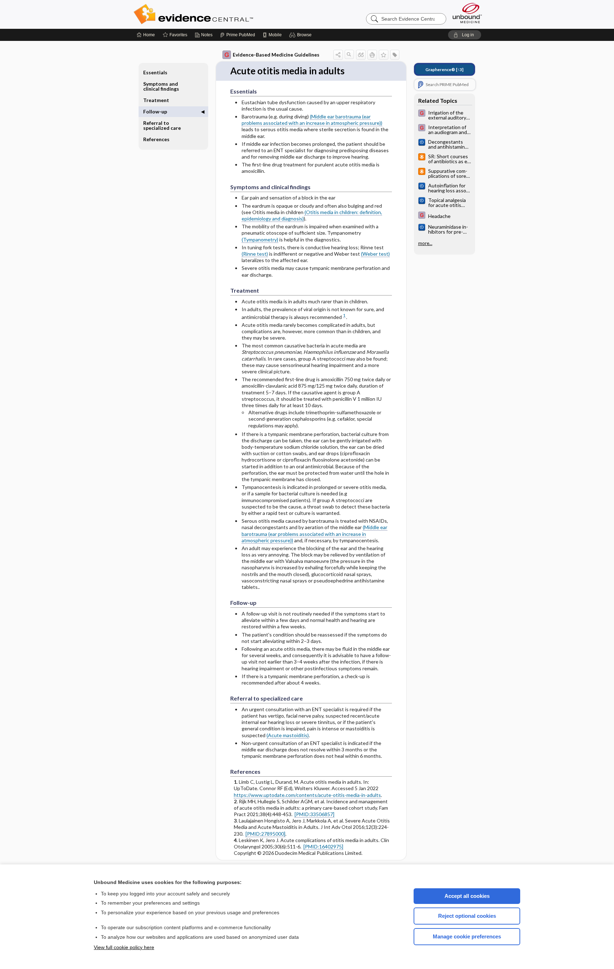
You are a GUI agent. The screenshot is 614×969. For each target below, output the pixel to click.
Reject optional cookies (467, 916)
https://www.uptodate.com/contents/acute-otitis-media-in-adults (307, 795)
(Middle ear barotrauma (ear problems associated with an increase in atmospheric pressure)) (312, 119)
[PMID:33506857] (314, 814)
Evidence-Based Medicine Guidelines (276, 55)
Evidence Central (222, 14)
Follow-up (155, 111)
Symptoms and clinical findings (161, 86)
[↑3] (444, 69)
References (156, 139)
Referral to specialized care (162, 125)
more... (425, 243)
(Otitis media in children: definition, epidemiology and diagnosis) (312, 215)
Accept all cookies (467, 896)
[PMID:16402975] (323, 846)
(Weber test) (375, 254)
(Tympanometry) (260, 239)
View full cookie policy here (124, 947)
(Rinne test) (255, 254)
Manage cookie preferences (467, 936)
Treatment (156, 100)
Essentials (155, 72)
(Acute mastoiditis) (287, 735)
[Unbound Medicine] (467, 13)
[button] (301, 35)
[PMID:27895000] (265, 834)
